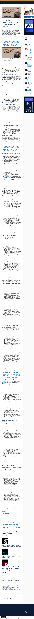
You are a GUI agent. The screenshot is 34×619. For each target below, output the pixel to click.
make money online (15, 584)
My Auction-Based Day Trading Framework (29, 45)
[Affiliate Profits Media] (1, 2)
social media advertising (8, 119)
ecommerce (3, 583)
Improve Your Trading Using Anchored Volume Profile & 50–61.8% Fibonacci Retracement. (29, 65)
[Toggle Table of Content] (11, 60)
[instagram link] (25, 610)
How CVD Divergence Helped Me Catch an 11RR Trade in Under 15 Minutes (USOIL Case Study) (29, 58)
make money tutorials (11, 585)
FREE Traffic (12, 580)
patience (14, 517)
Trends (11, 79)
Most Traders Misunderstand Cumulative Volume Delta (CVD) (29, 41)
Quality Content (9, 176)
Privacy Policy (21, 613)
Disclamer (26, 613)
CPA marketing (12, 30)
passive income (11, 32)
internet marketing (4, 584)
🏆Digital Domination (17, 580)
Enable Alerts (3, 617)
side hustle (8, 586)
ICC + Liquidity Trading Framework (29, 70)
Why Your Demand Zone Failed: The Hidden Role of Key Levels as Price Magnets (29, 51)
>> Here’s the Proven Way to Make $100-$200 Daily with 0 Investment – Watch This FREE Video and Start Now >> (11, 43)
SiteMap (30, 613)
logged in (7, 598)
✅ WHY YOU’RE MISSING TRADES (30, 74)
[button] (29, 2)
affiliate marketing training (12, 581)
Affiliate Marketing (5, 580)
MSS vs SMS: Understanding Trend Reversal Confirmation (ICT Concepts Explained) (29, 91)
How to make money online (15, 583)
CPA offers (17, 166)
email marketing (5, 101)
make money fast (10, 584)
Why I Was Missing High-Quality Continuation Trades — (29, 79)
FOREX (9, 580)
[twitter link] (25, 611)
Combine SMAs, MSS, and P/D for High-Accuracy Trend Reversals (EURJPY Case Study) (29, 85)
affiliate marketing (11, 66)
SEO (13, 99)
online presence (11, 96)
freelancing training (8, 583)
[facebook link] (26, 612)
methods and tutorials (17, 585)
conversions (11, 116)
